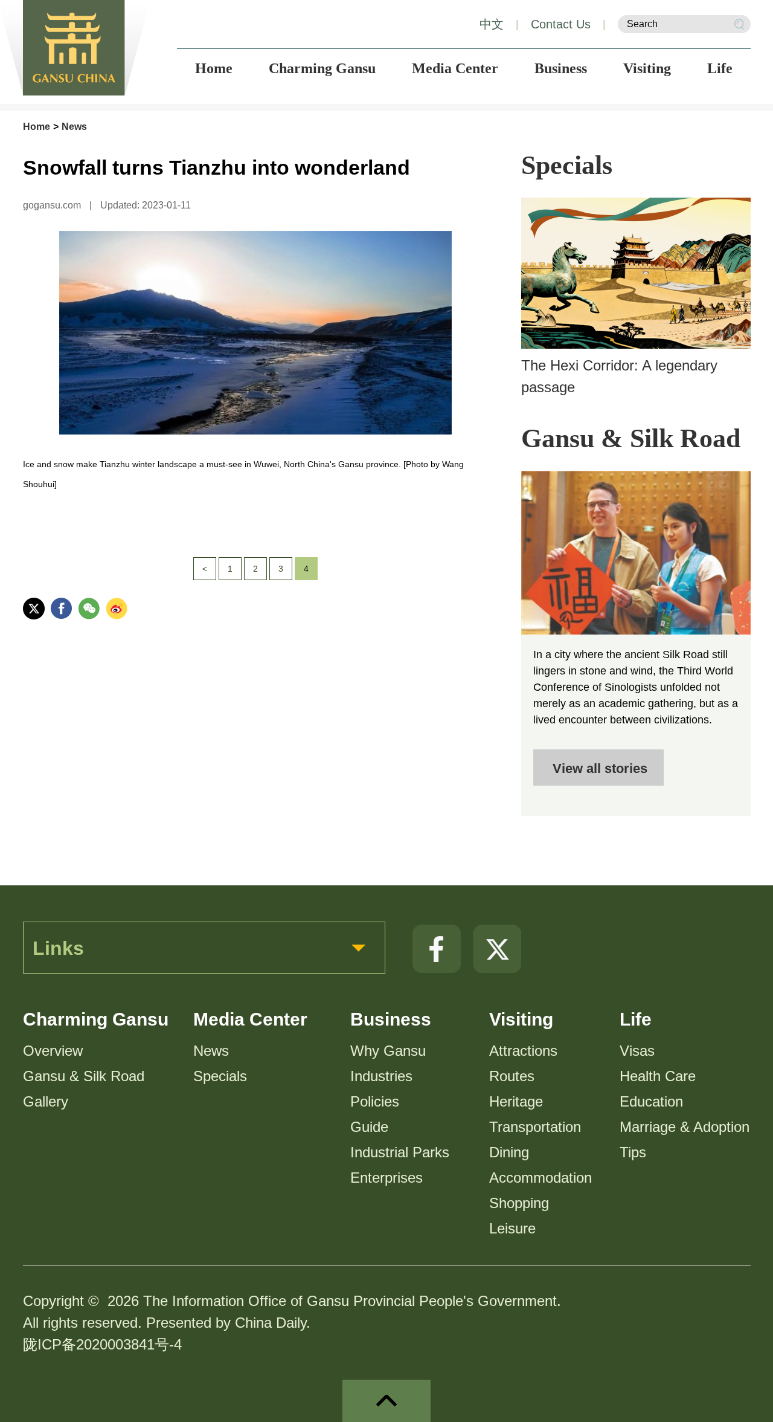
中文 (492, 24)
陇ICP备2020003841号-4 (102, 1344)
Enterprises (386, 1177)
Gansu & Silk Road (630, 438)
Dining (509, 1152)
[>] (636, 553)
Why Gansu (388, 1050)
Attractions (523, 1050)
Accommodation (540, 1177)
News (74, 126)
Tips (633, 1152)
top (386, 1401)
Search (739, 24)
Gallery (45, 1101)
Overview (53, 1050)
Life (636, 1019)
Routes (511, 1076)
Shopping (519, 1203)
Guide (369, 1127)
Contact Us (561, 24)
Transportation (535, 1127)
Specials (566, 165)
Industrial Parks (399, 1152)
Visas (637, 1050)
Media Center (250, 1019)
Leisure (512, 1228)
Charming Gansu (95, 1019)
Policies (374, 1101)
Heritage (516, 1101)
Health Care (658, 1076)
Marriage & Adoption (684, 1127)
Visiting (521, 1019)
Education (651, 1101)
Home (36, 126)
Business (390, 1019)
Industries (381, 1076)
